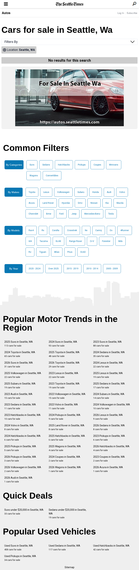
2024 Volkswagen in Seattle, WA (111, 406)
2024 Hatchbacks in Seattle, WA (22, 437)
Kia (107, 203)
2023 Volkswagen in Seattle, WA (67, 396)
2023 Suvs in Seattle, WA (107, 343)
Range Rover (75, 241)
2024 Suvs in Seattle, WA (63, 343)
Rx (43, 230)
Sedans (46, 165)
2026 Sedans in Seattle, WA (109, 427)
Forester (106, 241)
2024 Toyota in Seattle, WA (19, 354)
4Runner (124, 230)
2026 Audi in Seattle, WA (18, 479)
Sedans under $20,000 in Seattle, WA (67, 513)
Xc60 (83, 252)
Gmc (80, 203)
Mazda (120, 203)
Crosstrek (72, 230)
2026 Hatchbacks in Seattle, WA (111, 448)
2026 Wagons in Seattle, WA (65, 469)
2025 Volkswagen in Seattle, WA (22, 375)
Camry (98, 230)
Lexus (46, 192)
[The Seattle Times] (70, 4)
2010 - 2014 (92, 268)
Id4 (30, 241)
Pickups (82, 165)
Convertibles (52, 175)
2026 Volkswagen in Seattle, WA (22, 469)
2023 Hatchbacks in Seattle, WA (22, 417)
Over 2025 (53, 268)
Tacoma (44, 241)
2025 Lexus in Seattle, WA (108, 375)
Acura (32, 203)
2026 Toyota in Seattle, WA (64, 364)
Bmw (48, 214)
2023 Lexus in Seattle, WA (63, 375)
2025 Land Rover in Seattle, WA (66, 427)
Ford (61, 214)
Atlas (56, 252)
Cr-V (92, 241)
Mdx (120, 241)
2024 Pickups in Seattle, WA (64, 417)
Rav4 (31, 230)
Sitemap (69, 567)
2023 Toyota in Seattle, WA (64, 385)
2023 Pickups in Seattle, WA (109, 437)
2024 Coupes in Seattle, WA (64, 458)
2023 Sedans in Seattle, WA (20, 406)
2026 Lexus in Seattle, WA (108, 417)
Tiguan (42, 252)
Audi (109, 192)
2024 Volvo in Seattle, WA (18, 427)
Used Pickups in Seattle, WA (20, 558)
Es (111, 230)
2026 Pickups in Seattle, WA (20, 458)
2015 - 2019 (72, 268)
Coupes (97, 165)
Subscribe (132, 13)
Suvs (32, 165)
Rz (30, 252)
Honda (95, 192)
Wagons (34, 175)
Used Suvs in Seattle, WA (18, 547)
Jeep (73, 214)
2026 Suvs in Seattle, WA (18, 364)
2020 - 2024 (34, 268)
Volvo (122, 192)
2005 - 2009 (112, 268)
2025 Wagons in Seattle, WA (65, 448)
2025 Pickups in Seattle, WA (20, 448)
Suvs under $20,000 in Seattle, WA (23, 511)
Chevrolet (33, 214)
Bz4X (58, 241)
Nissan (94, 203)
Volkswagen (63, 192)
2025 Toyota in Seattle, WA (64, 354)
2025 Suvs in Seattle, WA (18, 343)
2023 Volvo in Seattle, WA (63, 406)
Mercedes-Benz (92, 214)
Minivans (113, 165)
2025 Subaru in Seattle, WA (19, 385)
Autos (6, 13)
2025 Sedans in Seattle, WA (109, 385)
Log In (120, 13)
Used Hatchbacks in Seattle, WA (111, 547)
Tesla (111, 214)
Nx (86, 230)
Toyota (32, 192)
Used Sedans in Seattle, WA (64, 547)
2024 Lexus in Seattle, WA (108, 364)
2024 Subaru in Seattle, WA (108, 396)
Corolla (55, 230)
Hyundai (66, 203)
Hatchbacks (64, 165)
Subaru (80, 192)
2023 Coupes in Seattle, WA (109, 458)
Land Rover (48, 203)
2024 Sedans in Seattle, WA (109, 354)
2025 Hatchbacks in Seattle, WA (67, 437)
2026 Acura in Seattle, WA (108, 469)
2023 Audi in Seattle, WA (18, 396)
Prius (69, 252)
